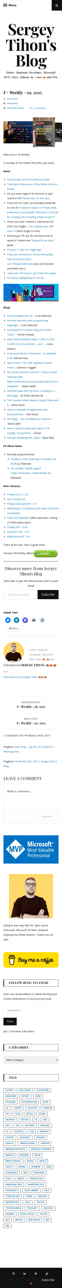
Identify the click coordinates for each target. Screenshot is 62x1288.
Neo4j (37, 1155)
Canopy (18, 1108)
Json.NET (40, 1137)
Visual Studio (27, 1214)
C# (7, 1108)
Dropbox (10, 1119)
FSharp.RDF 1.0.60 (17, 527)
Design (42, 1114)
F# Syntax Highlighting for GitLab (25, 277)
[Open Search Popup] (57, 5)
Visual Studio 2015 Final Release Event (28, 179)
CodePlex (32, 1108)
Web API (19, 1220)
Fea (17, 1125)
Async (38, 1096)
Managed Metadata (15, 1149)
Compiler (47, 1108)
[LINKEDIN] (25, 1273)
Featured (29, 1125)
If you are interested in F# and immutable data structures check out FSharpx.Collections (30, 259)
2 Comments (39, 108)
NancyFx (10, 1155)
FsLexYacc (19, 1131)
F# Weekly (12, 103)
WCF (7, 1220)
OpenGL (22, 1167)
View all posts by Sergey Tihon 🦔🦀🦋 (25, 677)
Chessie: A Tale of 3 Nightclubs (24, 249)
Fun (32, 1131)
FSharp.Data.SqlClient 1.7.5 (22, 503)
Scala (8, 1178)
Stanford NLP (13, 1196)
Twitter (40, 1202)
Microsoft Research (41, 1149)
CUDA (17, 1114)
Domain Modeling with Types (23, 437)
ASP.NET (25, 1096)
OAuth (9, 1167)
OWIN (48, 1167)
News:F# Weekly (15, 108)
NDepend (24, 1155)
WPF (48, 1220)
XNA (7, 1226)
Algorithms (43, 1090)
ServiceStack (36, 1178)
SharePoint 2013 (36, 1184)
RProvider (39, 1172)
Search (20, 1178)
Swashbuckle (12, 1202)
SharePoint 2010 (14, 1184)
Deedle (29, 1114)
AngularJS (11, 1096)
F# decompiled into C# (19, 315)
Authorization (29, 1102)
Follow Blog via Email (29, 983)
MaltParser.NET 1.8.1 (18, 536)
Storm (28, 1196)
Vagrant (10, 1214)
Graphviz (44, 1131)
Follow (10, 1021)
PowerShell (12, 1172)
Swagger (42, 1196)
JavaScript (25, 1137)
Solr (46, 1190)
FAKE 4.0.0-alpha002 (18, 517)
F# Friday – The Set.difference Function (29, 419)
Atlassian (10, 1102)
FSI (7, 1131)
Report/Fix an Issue (43, 240)
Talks (27, 1202)
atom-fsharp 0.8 (16, 499)
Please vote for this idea (35, 198)
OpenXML (36, 1167)
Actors (9, 1090)
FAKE (45, 1119)
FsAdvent (45, 1125)
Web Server (34, 1220)
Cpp (7, 1114)
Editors (25, 1119)
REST (26, 1172)
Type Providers (13, 1208)
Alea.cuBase (25, 1090)
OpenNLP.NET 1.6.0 (18, 531)
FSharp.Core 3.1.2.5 (17, 494)
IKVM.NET (10, 1137)
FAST (8, 1125)
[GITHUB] (14, 1273)
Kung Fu (10, 1143)
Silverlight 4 (12, 1190)
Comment (46, 816)
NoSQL (30, 1161)
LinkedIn (45, 1143)
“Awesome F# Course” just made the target (31, 273)
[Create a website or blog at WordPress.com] (31, 1283)
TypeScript (32, 1208)
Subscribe (48, 594)
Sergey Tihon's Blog (31, 44)
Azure (46, 1102)
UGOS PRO (48, 1208)
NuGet (42, 1161)
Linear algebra (27, 1143)
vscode (43, 1214)
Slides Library (31, 1190)
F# (35, 1119)
